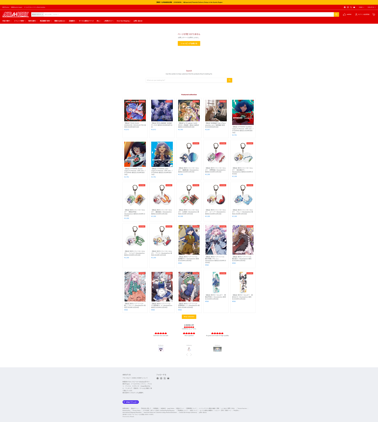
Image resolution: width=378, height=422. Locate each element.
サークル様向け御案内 (206, 410)
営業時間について (191, 408)
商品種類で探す (45, 21)
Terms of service (242, 408)
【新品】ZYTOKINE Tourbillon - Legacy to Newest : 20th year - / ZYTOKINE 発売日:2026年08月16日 (242, 130)
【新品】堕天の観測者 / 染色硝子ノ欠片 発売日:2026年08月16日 (161, 125)
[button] (362, 14)
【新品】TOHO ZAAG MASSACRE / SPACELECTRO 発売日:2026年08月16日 (135, 125)
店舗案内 (72, 21)
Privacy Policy (137, 410)
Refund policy (126, 410)
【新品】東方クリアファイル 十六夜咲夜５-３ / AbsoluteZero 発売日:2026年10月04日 (161, 305)
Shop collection (189, 317)
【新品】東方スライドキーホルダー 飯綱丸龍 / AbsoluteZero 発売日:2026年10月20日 (188, 170)
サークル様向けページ (86, 21)
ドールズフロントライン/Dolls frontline (34, 7)
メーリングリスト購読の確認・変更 (209, 408)
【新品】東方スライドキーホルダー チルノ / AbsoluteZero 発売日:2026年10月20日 (242, 212)
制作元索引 (32, 21)
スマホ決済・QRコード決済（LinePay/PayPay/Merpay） (159, 410)
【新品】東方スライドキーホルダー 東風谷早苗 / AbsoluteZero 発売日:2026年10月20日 (134, 213)
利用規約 (155, 408)
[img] (189, 327)
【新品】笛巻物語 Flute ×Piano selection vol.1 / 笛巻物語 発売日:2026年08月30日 (215, 125)
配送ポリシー (180, 408)
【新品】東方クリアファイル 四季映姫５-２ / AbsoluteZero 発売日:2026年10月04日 (189, 305)
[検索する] (336, 14)
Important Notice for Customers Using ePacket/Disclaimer (160, 412)
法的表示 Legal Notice (167, 408)
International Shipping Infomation (132, 412)
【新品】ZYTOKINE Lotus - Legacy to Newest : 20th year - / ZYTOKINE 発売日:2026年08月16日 (161, 171)
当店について (194, 410)
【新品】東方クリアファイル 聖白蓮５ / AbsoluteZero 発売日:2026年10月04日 (242, 259)
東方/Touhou (5, 7)
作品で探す (6, 21)
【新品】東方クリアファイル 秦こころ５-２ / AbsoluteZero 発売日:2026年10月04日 (135, 305)
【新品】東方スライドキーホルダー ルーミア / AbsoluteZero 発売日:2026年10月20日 (215, 212)
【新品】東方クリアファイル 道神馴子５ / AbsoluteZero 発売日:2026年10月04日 (188, 259)
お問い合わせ (138, 21)
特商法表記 (126, 408)
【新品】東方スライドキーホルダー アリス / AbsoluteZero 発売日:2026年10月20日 (161, 253)
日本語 (360, 7)
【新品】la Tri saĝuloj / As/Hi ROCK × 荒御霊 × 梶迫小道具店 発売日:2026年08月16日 (188, 125)
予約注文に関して (146, 408)
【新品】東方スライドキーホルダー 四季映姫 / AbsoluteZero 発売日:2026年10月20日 (215, 170)
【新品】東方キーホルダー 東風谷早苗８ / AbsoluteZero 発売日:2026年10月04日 (215, 297)
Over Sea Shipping (123, 21)
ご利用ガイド (108, 21)
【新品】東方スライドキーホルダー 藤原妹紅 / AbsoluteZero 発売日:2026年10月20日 (161, 212)
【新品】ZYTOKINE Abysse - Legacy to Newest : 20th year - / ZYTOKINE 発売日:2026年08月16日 (134, 171)
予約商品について (182, 410)
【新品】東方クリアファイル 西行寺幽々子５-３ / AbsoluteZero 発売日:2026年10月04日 (215, 260)
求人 (98, 21)
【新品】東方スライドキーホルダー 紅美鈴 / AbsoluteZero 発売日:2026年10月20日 (188, 212)
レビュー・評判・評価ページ (223, 410)
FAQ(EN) (236, 410)
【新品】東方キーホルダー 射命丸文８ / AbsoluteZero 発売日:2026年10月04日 (242, 297)
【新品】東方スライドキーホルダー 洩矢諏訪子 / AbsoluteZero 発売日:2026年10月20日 (242, 171)
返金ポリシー (135, 408)
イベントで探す (19, 21)
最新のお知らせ (59, 21)
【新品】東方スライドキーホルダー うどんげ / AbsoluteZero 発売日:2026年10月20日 (134, 253)
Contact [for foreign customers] (188, 412)
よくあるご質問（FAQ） (228, 408)
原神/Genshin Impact (16, 7)
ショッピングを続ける (189, 43)
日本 (371, 7)
